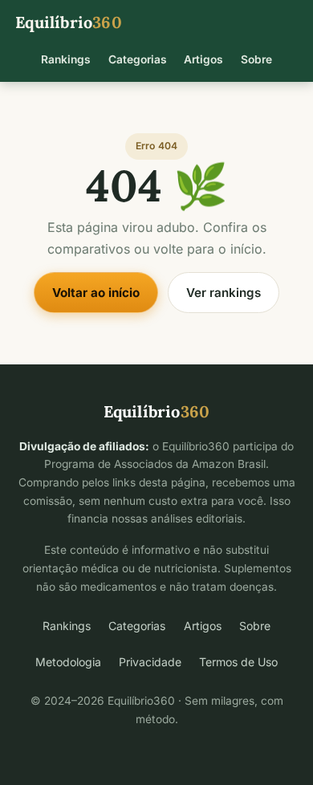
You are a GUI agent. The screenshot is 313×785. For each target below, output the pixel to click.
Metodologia (68, 662)
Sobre (256, 59)
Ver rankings (223, 292)
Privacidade (150, 662)
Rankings (66, 59)
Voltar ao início (96, 292)
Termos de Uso (238, 662)
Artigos (203, 59)
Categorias (137, 59)
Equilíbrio (68, 22)
